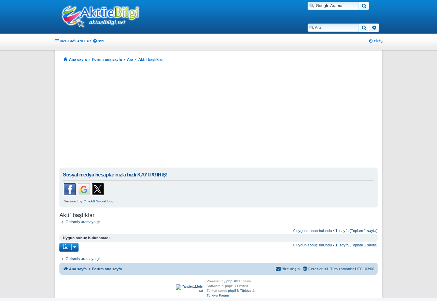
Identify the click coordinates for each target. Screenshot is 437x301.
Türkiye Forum (218, 295)
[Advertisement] (218, 116)
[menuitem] (98, 41)
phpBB (231, 281)
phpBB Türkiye (239, 290)
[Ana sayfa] (104, 17)
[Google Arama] (364, 6)
